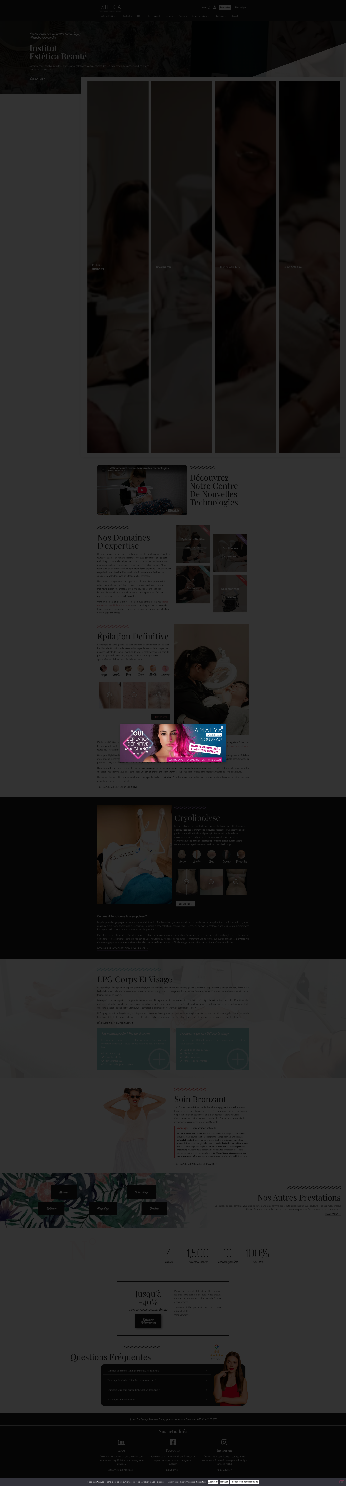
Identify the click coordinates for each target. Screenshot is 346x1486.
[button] (222, 728)
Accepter (213, 1481)
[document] (173, 743)
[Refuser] (341, 1481)
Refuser (224, 1481)
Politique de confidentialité (244, 1481)
